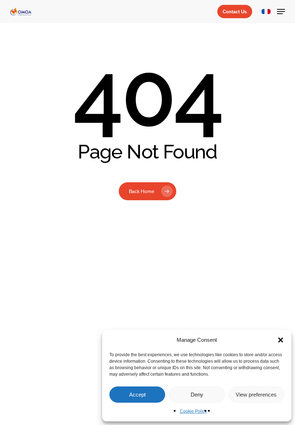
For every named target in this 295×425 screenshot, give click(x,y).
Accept (137, 395)
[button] (280, 340)
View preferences (256, 395)
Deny (197, 395)
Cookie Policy (193, 411)
